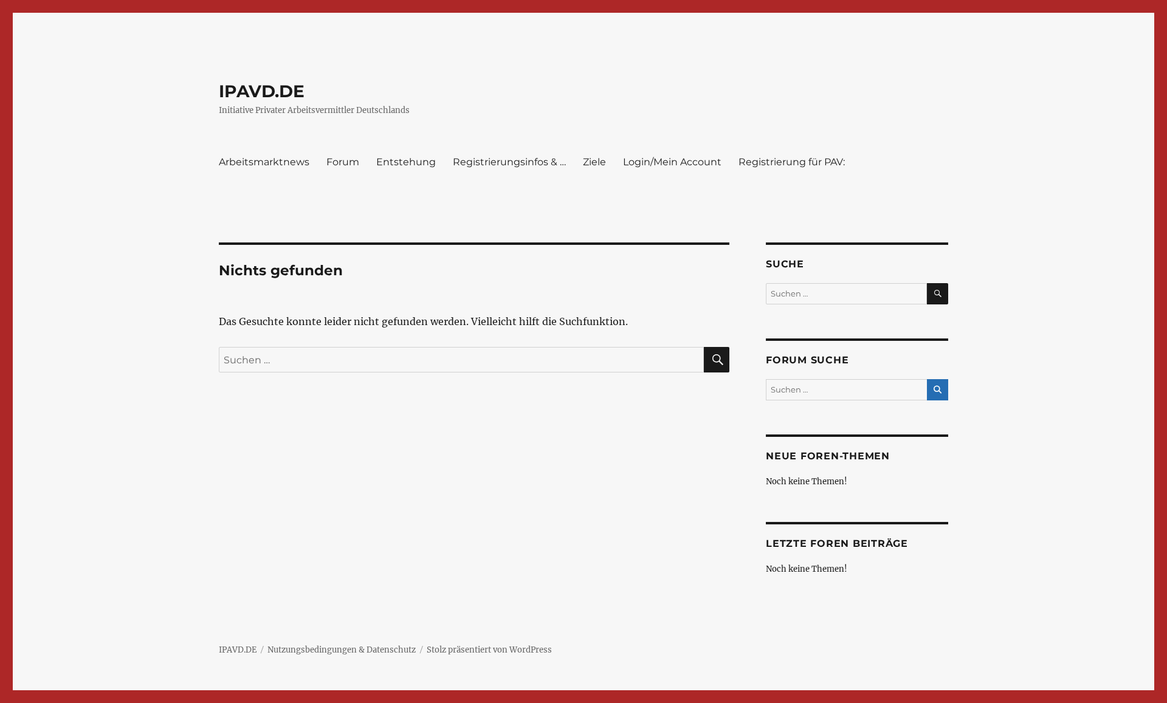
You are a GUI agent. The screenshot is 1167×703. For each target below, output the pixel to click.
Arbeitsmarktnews (264, 162)
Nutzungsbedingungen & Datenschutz (341, 650)
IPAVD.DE (262, 91)
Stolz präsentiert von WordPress (489, 650)
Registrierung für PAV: (791, 162)
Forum (342, 162)
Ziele (594, 162)
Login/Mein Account (672, 162)
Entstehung (406, 162)
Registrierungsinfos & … (509, 162)
